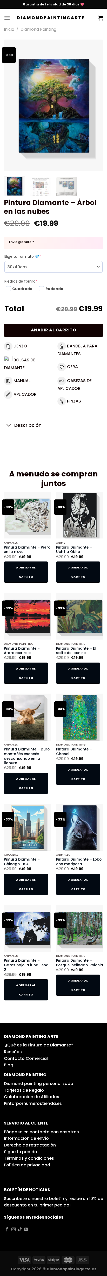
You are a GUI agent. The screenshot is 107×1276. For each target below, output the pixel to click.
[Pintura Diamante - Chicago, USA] (27, 827)
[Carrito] (100, 18)
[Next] (94, 105)
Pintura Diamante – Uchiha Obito (74, 549)
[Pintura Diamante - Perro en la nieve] (27, 515)
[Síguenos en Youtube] (26, 1229)
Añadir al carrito (53, 330)
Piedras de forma (20, 281)
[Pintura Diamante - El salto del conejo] (79, 616)
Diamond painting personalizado (38, 1084)
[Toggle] (9, 425)
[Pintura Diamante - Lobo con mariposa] (79, 827)
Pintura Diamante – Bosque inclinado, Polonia (79, 962)
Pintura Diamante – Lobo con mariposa (79, 861)
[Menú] (7, 17)
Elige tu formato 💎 (22, 256)
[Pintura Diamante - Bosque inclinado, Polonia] (79, 928)
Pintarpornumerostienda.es (33, 1103)
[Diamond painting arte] (54, 18)
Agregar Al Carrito (26, 572)
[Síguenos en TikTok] (20, 1229)
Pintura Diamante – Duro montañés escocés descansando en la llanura (27, 756)
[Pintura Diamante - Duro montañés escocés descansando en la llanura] (27, 717)
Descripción (28, 425)
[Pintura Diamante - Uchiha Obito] (79, 515)
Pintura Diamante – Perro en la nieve (27, 549)
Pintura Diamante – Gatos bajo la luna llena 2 (26, 965)
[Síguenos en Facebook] (7, 1229)
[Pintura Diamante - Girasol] (79, 717)
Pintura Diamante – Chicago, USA (22, 861)
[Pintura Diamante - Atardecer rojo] (27, 616)
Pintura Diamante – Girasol (74, 751)
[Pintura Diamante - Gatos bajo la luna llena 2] (27, 928)
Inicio (9, 29)
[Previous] (12, 105)
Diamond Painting (38, 29)
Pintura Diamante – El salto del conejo (76, 650)
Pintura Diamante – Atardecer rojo (22, 650)
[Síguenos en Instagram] (13, 1229)
